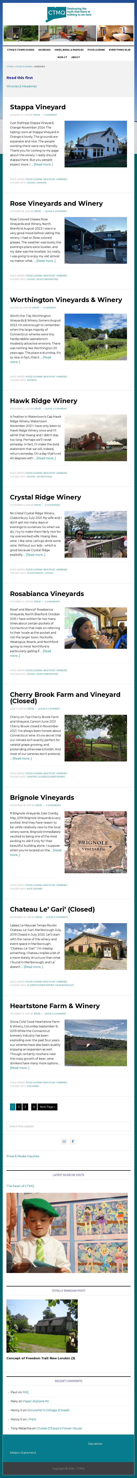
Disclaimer (95, 1444)
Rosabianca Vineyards (47, 594)
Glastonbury (35, 573)
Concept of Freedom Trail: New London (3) (40, 1358)
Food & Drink (24, 66)
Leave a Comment (56, 211)
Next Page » (47, 1106)
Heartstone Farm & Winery (55, 1006)
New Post (49, 179)
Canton (32, 776)
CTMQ (68, 15)
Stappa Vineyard (38, 107)
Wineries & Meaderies (21, 86)
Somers (31, 380)
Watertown (44, 476)
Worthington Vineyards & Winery (66, 300)
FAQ (26, 1392)
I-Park (31, 1419)
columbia (33, 1086)
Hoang (31, 182)
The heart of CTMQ (20, 1186)
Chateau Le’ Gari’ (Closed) (52, 909)
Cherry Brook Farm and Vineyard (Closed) (65, 698)
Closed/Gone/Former (51, 776)
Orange (42, 182)
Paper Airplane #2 (36, 1401)
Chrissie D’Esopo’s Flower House (59, 1428)
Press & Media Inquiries (22, 1156)
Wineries (61, 179)
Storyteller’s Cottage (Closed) (48, 1410)
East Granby (34, 888)
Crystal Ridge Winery (45, 497)
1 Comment (50, 114)
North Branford (47, 279)
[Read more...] (43, 164)
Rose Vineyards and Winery (56, 203)
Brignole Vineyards (42, 797)
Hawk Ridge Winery (43, 401)
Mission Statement (23, 1452)
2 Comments (52, 505)
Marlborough (64, 985)
